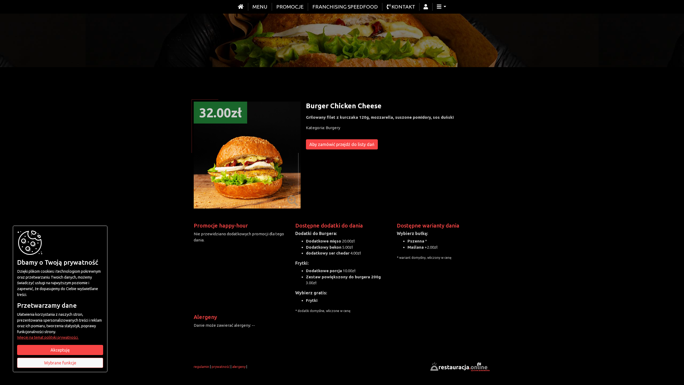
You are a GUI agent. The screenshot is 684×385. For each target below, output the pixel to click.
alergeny (239, 366)
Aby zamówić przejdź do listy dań (341, 144)
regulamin (201, 366)
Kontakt (402, 7)
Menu (259, 7)
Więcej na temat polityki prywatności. (48, 337)
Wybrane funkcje (60, 362)
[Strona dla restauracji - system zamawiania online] (459, 366)
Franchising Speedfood (345, 7)
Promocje (290, 7)
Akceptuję (60, 350)
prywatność (221, 366)
